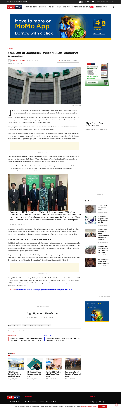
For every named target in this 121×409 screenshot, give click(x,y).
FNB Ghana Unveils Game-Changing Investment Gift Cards (34, 374)
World (59, 7)
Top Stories (28, 7)
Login (112, 1)
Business (51, 7)
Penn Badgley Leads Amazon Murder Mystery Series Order (103, 261)
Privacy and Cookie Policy (88, 406)
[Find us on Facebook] (85, 2)
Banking (10, 49)
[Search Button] (113, 7)
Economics (42, 7)
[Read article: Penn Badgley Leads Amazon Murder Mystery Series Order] (90, 262)
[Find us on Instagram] (88, 2)
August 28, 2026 (13, 379)
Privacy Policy (19, 1)
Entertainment (77, 7)
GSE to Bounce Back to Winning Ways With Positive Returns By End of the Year (44, 290)
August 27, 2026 (32, 379)
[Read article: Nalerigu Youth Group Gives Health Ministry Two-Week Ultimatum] (90, 220)
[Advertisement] (44, 146)
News (35, 7)
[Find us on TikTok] (95, 2)
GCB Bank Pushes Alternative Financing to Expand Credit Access (14, 374)
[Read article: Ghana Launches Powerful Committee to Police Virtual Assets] (73, 364)
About (8, 1)
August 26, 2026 (51, 379)
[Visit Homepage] (14, 7)
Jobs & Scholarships (101, 7)
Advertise (12, 1)
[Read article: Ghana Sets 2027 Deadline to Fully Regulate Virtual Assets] (54, 364)
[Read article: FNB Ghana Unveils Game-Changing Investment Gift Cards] (35, 364)
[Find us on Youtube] (93, 2)
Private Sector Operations (35, 325)
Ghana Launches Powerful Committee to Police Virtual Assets (72, 374)
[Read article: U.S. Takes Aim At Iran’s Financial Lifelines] (90, 209)
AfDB (13, 325)
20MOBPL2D (88, 7)
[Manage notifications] (116, 404)
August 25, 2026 (70, 379)
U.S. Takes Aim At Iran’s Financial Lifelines (102, 208)
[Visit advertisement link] (60, 27)
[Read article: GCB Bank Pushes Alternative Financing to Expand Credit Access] (16, 364)
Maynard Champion (19, 60)
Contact (25, 1)
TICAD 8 (47, 325)
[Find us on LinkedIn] (90, 2)
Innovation (66, 7)
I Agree (102, 406)
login (13, 331)
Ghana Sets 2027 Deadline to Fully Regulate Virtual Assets (53, 374)
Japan (24, 325)
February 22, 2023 (34, 60)
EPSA (18, 325)
